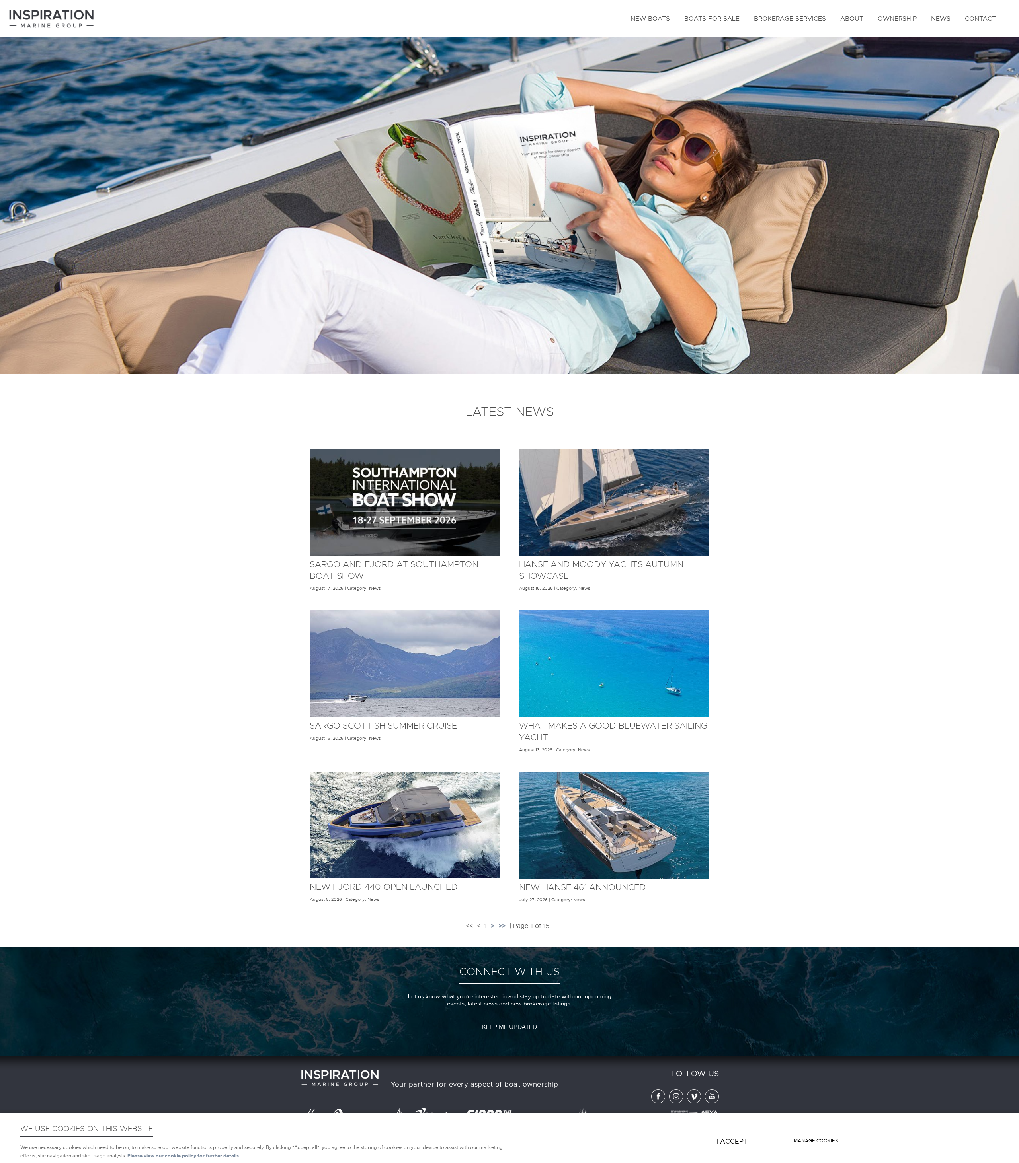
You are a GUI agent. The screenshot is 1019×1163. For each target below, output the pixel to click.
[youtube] (710, 1102)
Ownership (897, 19)
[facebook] (656, 1102)
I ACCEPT (732, 1141)
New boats (650, 19)
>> (502, 926)
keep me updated (509, 1027)
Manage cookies (816, 1141)
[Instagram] (674, 1102)
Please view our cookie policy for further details (183, 1156)
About (851, 19)
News (941, 19)
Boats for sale (712, 19)
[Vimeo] (692, 1102)
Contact (980, 19)
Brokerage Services (790, 19)
